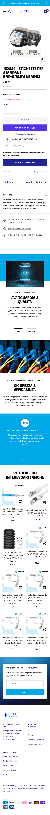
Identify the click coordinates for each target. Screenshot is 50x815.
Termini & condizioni (10, 756)
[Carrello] (45, 11)
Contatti (6, 775)
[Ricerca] (9, 11)
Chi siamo (31, 735)
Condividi (6, 171)
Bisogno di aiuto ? (40, 171)
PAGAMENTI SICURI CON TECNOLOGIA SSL (25, 235)
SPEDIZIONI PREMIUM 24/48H (19, 228)
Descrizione (8, 195)
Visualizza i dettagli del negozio (16, 146)
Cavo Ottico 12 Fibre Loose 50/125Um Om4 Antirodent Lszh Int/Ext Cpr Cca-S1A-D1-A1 (12, 513)
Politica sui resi (8, 765)
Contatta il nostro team (36, 739)
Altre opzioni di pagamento (25, 134)
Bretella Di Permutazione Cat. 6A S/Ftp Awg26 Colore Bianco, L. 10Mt (37, 513)
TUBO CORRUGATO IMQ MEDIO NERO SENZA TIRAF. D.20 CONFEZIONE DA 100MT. (13, 556)
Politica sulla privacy (10, 761)
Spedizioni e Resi (9, 770)
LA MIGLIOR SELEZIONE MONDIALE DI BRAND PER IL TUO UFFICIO (26, 221)
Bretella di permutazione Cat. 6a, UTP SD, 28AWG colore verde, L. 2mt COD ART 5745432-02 (12, 599)
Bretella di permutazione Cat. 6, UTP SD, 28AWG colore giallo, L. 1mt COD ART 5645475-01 (12, 641)
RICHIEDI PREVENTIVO (25, 163)
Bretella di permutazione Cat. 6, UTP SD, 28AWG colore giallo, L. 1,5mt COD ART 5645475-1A (37, 641)
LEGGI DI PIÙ (35, 3)
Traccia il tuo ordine (35, 744)
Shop (29, 730)
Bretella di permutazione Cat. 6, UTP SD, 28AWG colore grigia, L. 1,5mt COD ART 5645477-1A (37, 599)
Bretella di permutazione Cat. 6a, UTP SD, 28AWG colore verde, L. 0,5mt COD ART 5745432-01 (37, 555)
